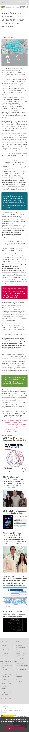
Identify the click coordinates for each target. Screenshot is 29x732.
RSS (27, 7)
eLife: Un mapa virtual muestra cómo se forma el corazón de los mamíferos (14, 614)
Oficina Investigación (6, 665)
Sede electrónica (5, 657)
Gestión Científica (20, 659)
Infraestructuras (20, 681)
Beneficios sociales (6, 680)
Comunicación (5, 663)
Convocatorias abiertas (22, 665)
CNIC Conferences (20, 657)
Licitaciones (4, 653)
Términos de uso (14, 709)
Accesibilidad (16, 710)
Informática (19, 676)
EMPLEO (2, 672)
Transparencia (8, 7)
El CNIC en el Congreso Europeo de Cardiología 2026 (15, 439)
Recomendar (8, 64)
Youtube (20, 7)
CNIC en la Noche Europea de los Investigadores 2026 (15, 512)
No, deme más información (14, 725)
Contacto (17, 7)
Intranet (13, 7)
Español (1, 7)
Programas (18, 644)
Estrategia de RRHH (6, 681)
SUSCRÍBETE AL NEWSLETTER (8, 698)
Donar (3, 7)
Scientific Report (20, 655)
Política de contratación (7, 678)
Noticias (3, 688)
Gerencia (18, 674)
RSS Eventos (4, 694)
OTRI (2, 667)
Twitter (22, 7)
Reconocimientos (6, 683)
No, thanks (20, 728)
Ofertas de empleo (6, 674)
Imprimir (7, 59)
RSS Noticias (4, 696)
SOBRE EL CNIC (4, 641)
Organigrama (4, 644)
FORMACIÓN (17, 661)
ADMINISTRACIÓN (19, 672)
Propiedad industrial (21, 669)
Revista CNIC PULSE (6, 692)
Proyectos (4, 669)
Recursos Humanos (21, 678)
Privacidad (22, 709)
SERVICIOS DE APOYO (5, 661)
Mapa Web (4, 712)
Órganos (3, 645)
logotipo (7, 2)
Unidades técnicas (20, 647)
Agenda (3, 690)
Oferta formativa (20, 663)
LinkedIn (24, 7)
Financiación (5, 647)
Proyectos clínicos (20, 651)
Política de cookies (7, 710)
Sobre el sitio (4, 709)
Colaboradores (5, 649)
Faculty (17, 649)
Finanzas (18, 680)
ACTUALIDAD (3, 686)
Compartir (17, 59)
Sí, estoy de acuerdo (10, 728)
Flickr (25, 7)
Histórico (18, 667)
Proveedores (4, 655)
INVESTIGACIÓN (18, 641)
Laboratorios (19, 645)
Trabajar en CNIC (5, 676)
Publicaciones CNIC (21, 653)
